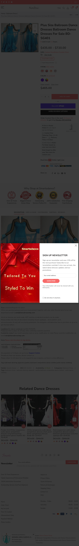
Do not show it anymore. (52, 298)
